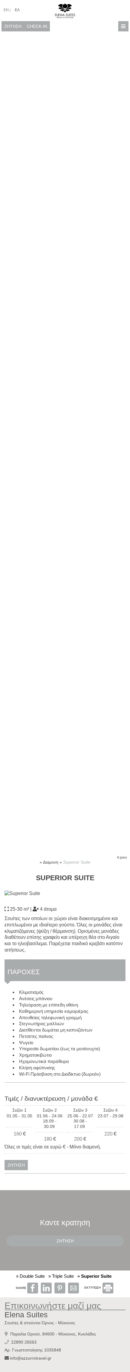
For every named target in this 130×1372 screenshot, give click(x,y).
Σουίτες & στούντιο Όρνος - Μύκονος (40, 1322)
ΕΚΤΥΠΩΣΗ (93, 1287)
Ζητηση (12, 26)
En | (7, 10)
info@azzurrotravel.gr (30, 1358)
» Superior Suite (94, 1276)
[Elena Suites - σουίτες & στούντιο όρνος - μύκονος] (65, 10)
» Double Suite (30, 1276)
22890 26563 (24, 1342)
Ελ (17, 10)
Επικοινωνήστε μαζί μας (53, 1306)
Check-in (37, 26)
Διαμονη (50, 862)
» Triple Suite (61, 1276)
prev (123, 857)
